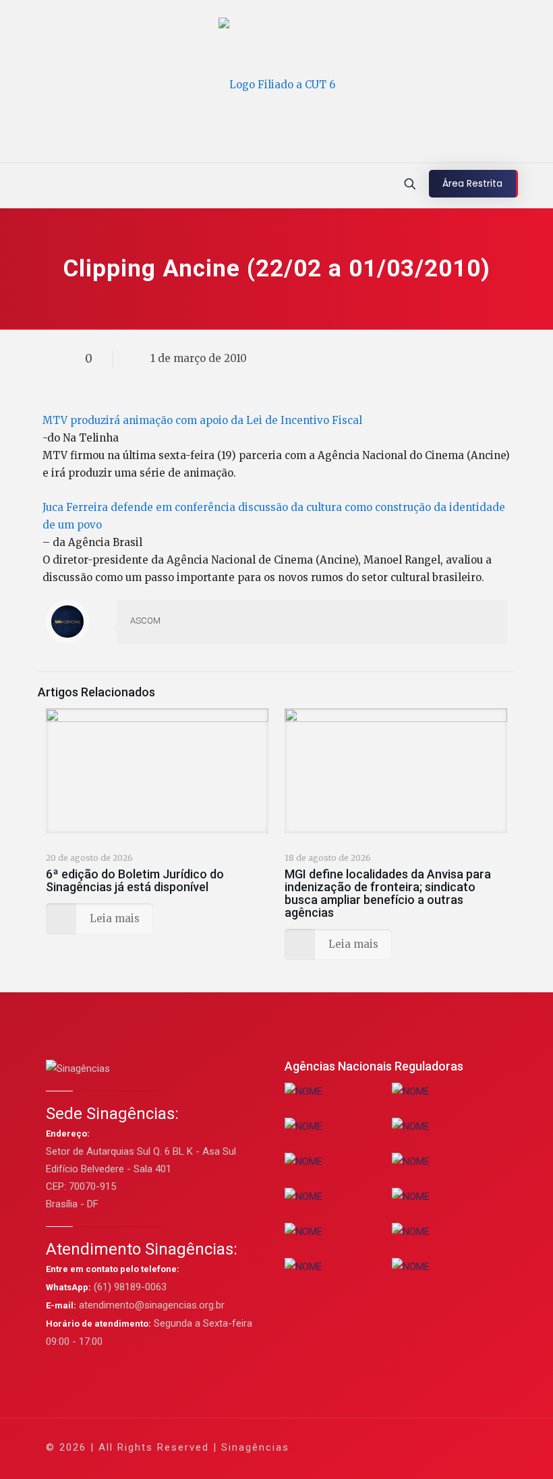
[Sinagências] (277, 84)
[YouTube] (404, 1447)
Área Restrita (472, 183)
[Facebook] (367, 1447)
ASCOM (145, 620)
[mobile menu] (11, 185)
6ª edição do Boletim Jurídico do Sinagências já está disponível (135, 880)
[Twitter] (385, 1447)
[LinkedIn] (422, 1447)
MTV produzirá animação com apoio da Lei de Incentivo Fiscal (202, 420)
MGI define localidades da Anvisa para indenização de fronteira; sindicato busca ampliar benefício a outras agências (388, 893)
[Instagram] (440, 1447)
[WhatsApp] (349, 1447)
